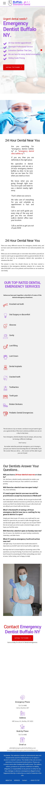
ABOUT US (9, 780)
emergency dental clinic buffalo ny (22, 152)
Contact (24, 780)
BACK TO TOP (35, 780)
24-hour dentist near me (25, 474)
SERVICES (17, 780)
